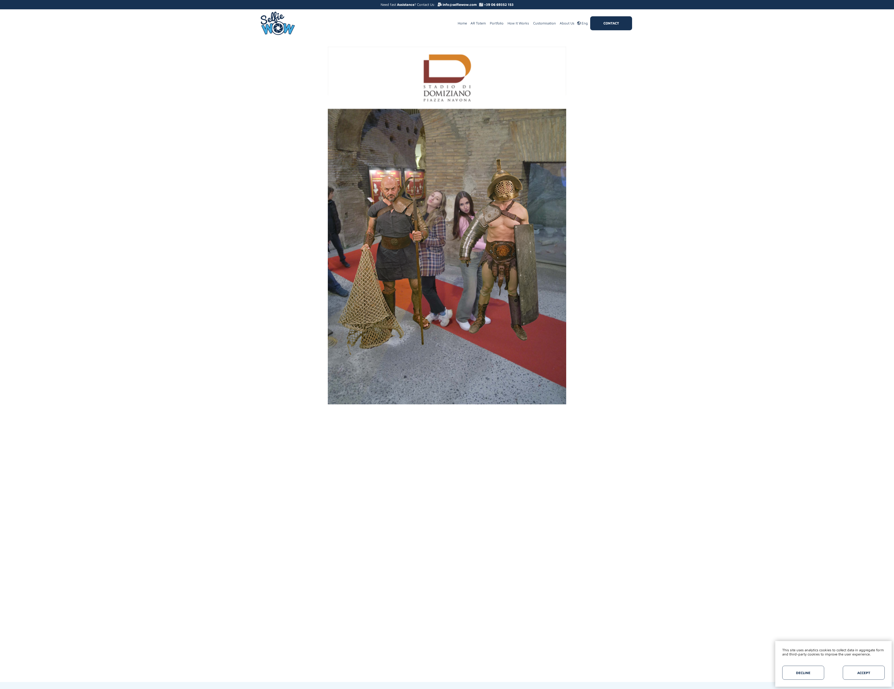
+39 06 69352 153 (498, 5)
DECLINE (803, 673)
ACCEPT (863, 673)
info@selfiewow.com (459, 5)
